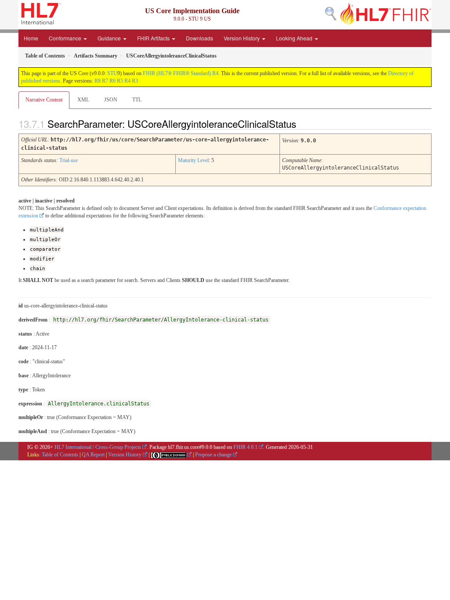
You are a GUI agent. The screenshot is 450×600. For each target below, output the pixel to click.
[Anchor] (303, 123)
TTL (137, 100)
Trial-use (68, 160)
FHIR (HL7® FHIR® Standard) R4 (180, 73)
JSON (110, 100)
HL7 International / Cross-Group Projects (97, 447)
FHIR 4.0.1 (245, 447)
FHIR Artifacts (154, 38)
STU (112, 73)
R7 (105, 81)
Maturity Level (193, 160)
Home (31, 38)
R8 (97, 81)
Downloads (199, 38)
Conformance (66, 38)
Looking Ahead (295, 38)
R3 (135, 81)
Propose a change (213, 455)
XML (83, 100)
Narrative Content (43, 100)
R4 (127, 81)
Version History (242, 38)
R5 (120, 81)
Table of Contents (60, 455)
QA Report (93, 455)
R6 (112, 81)
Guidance (110, 38)
